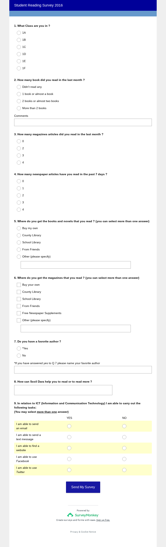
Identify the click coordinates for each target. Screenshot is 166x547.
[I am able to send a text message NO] (124, 437)
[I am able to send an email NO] (124, 426)
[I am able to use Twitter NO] (124, 470)
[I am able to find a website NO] (124, 448)
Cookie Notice (88, 531)
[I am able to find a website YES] (69, 448)
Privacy (74, 531)
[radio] (16, 33)
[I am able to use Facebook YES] (69, 459)
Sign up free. (103, 520)
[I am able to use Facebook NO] (124, 459)
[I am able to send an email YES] (69, 426)
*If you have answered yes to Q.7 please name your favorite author (57, 363)
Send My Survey (83, 487)
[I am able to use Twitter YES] (69, 470)
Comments (21, 115)
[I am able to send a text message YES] (69, 437)
